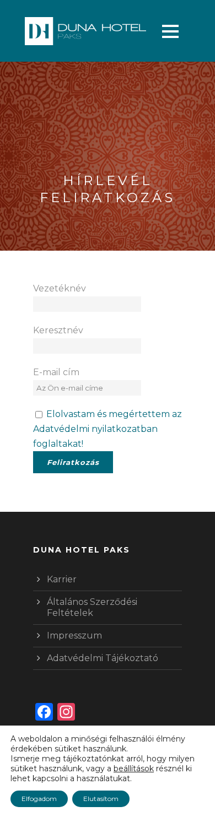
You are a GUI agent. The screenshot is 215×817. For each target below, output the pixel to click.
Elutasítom (101, 798)
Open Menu (170, 31)
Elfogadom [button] (39, 798)
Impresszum (74, 635)
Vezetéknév (59, 288)
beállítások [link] (134, 768)
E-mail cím (56, 372)
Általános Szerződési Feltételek (92, 607)
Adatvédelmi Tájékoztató (102, 658)
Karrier (62, 579)
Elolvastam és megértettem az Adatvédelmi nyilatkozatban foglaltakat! (107, 429)
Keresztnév (58, 330)
